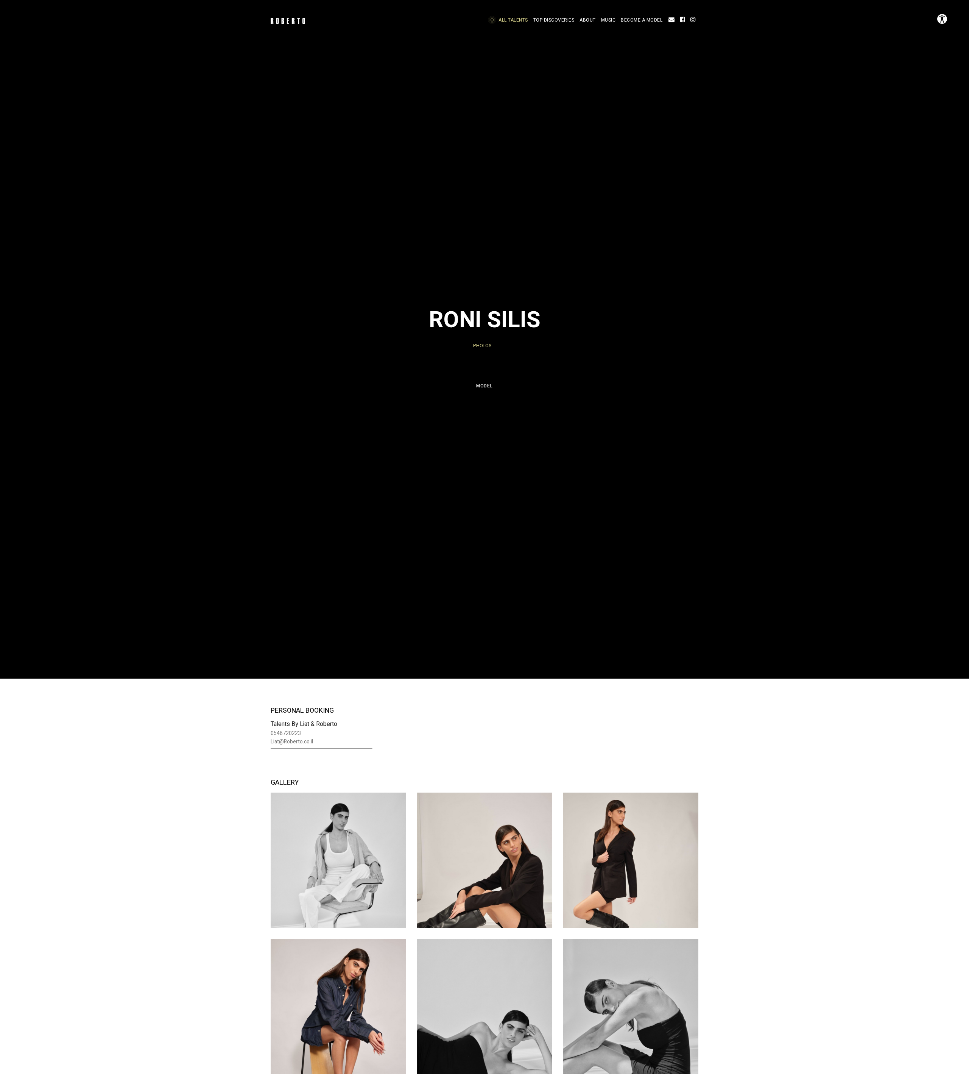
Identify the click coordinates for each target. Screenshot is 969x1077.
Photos (482, 345)
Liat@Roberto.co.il (292, 742)
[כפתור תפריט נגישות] (942, 19)
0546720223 (286, 733)
